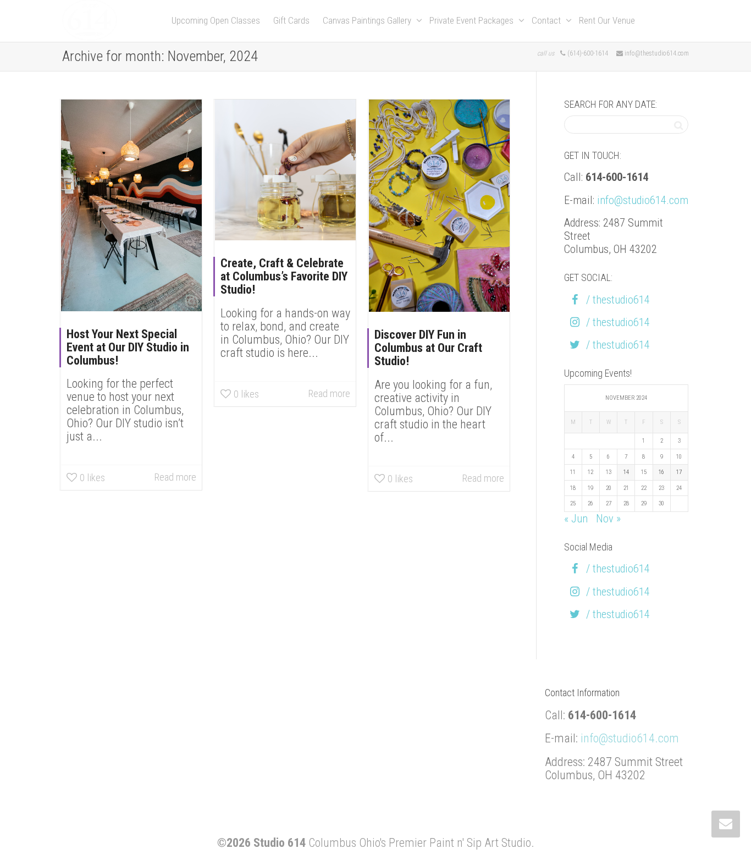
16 (661, 472)
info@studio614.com (642, 200)
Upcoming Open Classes (216, 20)
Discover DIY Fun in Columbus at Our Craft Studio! (428, 348)
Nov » (608, 518)
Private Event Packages (472, 20)
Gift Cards (291, 20)
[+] (131, 205)
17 (679, 472)
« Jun (576, 518)
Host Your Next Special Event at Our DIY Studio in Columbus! (128, 347)
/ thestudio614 (618, 299)
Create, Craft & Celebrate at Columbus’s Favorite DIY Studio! (283, 276)
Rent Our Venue (607, 20)
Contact (547, 20)
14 (626, 472)
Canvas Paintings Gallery (368, 20)
